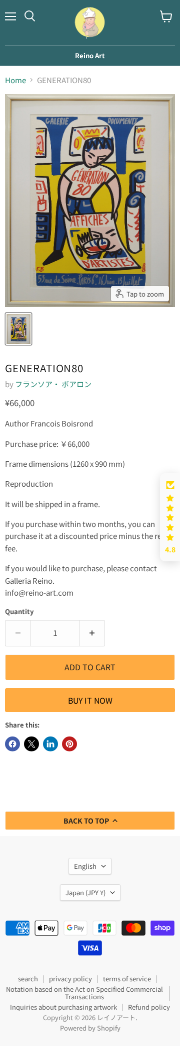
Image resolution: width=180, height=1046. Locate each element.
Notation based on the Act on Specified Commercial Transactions (84, 992)
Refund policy (149, 1007)
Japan (86, 892)
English (85, 866)
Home (15, 80)
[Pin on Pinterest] (69, 743)
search (28, 978)
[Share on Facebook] (12, 743)
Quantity (19, 611)
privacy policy (70, 978)
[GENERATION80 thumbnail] (19, 329)
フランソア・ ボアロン (53, 384)
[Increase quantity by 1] (92, 633)
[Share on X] (31, 743)
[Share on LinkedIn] (50, 743)
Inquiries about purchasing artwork (63, 1007)
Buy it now (90, 700)
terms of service (127, 978)
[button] (170, 517)
